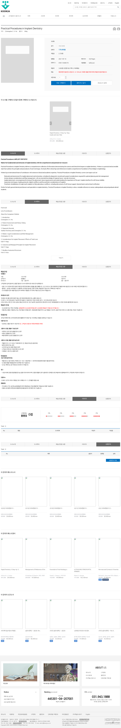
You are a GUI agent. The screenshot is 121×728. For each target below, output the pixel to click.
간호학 (43, 16)
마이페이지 (85, 3)
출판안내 (42, 714)
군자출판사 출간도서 (15, 16)
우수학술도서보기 (77, 714)
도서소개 (13, 153)
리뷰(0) (84, 153)
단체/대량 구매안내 (53, 714)
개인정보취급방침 (22, 714)
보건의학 (85, 16)
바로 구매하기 (61, 83)
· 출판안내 (103, 675)
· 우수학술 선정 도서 (90, 678)
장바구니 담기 (81, 83)
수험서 (99, 16)
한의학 (71, 16)
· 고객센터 (103, 672)
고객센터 (110, 3)
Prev (51, 123)
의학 (29, 16)
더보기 (61, 258)
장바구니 (102, 3)
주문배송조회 (94, 3)
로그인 (69, 3)
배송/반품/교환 (60, 153)
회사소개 (3, 714)
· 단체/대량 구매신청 (105, 678)
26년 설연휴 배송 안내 (9, 702)
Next (70, 123)
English (117, 3)
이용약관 (11, 714)
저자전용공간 (65, 714)
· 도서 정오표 (88, 675)
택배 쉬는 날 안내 (8, 696)
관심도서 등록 (102, 83)
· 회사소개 (87, 672)
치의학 (57, 16)
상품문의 (108, 153)
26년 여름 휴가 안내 (9, 699)
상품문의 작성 (113, 460)
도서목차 (36, 153)
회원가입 (76, 3)
